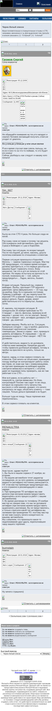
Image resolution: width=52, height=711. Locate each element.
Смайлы (5, 642)
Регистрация (46, 4)
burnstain (8, 547)
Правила (19, 3)
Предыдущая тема (18, 616)
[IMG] (4, 644)
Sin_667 (7, 190)
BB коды (5, 640)
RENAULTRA (10, 427)
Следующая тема (34, 616)
